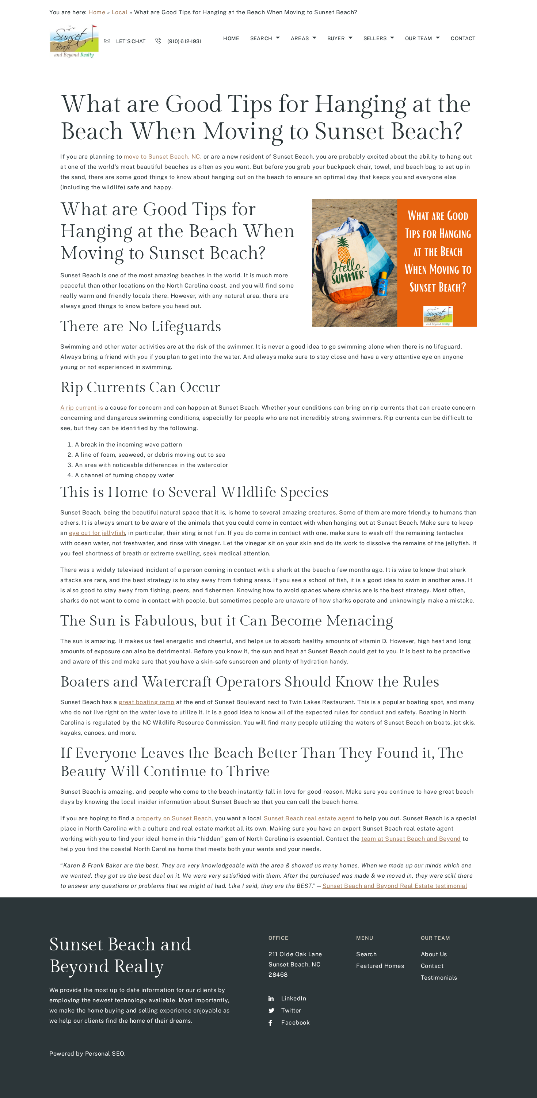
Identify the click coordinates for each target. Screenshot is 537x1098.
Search (261, 38)
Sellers (374, 38)
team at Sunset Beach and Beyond (411, 838)
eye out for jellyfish (97, 532)
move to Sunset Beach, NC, (163, 156)
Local (120, 12)
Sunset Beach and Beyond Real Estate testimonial (395, 885)
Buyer (336, 38)
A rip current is (81, 407)
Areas (300, 38)
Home (96, 12)
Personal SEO (104, 1053)
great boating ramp (147, 702)
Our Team (418, 38)
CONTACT (463, 38)
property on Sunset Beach (174, 818)
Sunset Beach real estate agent (309, 818)
